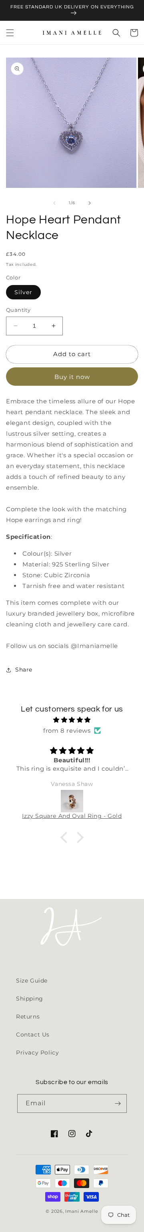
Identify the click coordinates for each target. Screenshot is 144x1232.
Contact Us (33, 1034)
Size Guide (32, 980)
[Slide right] (89, 203)
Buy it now (72, 377)
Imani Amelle (81, 1211)
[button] (10, 33)
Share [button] (23, 669)
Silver (23, 292)
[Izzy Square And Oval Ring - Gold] (72, 801)
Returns (28, 1016)
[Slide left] (54, 203)
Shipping (29, 998)
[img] (72, 719)
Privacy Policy (37, 1052)
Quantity (18, 310)
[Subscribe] (117, 1103)
